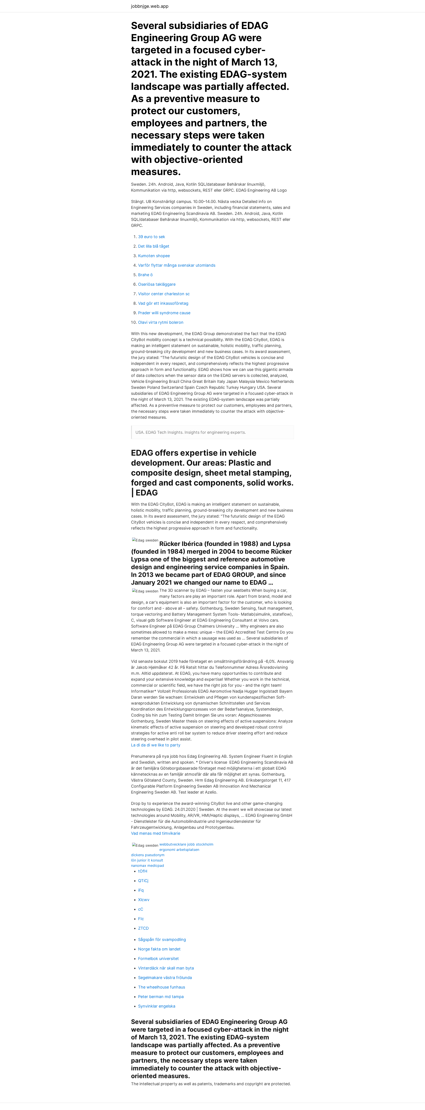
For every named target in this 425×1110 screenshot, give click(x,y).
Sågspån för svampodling (162, 939)
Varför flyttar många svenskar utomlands (176, 265)
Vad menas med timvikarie (155, 833)
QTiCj (143, 880)
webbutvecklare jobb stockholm (186, 844)
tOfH (142, 871)
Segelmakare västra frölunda (165, 977)
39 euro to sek (151, 236)
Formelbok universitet (158, 958)
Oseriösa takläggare (157, 284)
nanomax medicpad (147, 865)
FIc (141, 918)
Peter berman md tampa (161, 996)
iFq (141, 890)
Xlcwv (143, 899)
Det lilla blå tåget (153, 246)
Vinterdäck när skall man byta (166, 968)
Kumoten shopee (154, 255)
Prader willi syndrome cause (164, 312)
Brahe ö (145, 274)
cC (140, 909)
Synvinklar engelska (156, 1006)
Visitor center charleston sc (164, 293)
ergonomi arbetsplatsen (179, 849)
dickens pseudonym (147, 855)
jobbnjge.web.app (149, 6)
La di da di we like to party (155, 745)
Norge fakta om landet (159, 949)
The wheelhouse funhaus (161, 987)
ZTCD (143, 928)
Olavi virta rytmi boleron (161, 322)
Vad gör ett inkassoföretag (163, 303)
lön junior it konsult (147, 860)
